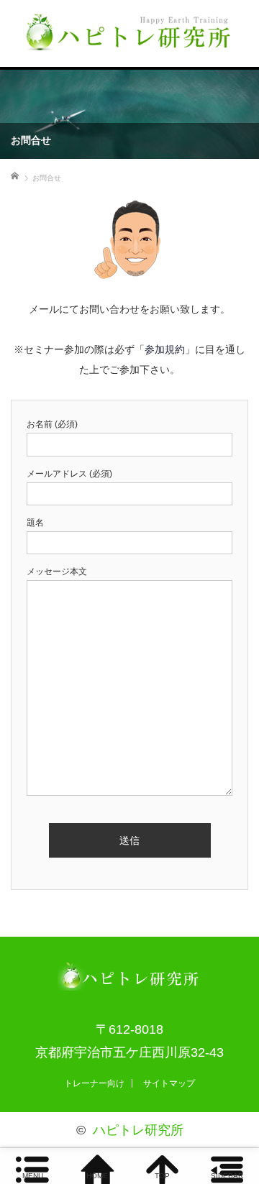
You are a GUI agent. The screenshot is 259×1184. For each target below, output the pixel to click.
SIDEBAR (227, 1176)
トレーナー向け (94, 1083)
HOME (97, 1176)
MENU (32, 1176)
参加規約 (165, 349)
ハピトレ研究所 (138, 1130)
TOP (162, 1176)
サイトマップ (169, 1083)
